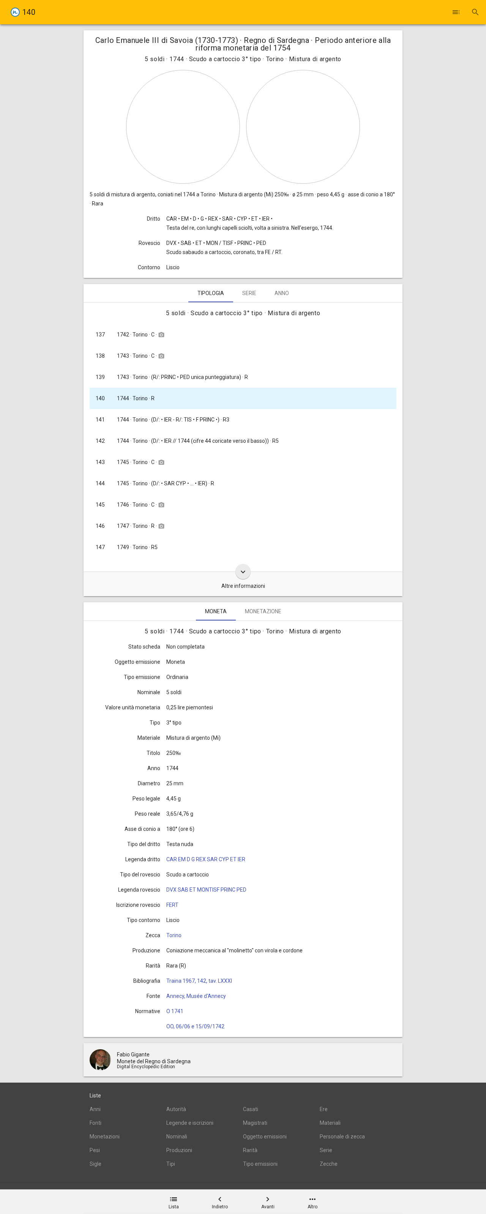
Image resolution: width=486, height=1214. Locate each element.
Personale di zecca (342, 1136)
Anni (95, 1109)
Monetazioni (105, 1136)
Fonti (95, 1123)
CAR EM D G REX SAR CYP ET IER (205, 859)
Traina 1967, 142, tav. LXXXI (199, 981)
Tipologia (210, 293)
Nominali (176, 1136)
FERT (172, 905)
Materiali (330, 1123)
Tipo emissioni (260, 1164)
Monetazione (263, 611)
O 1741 (174, 1011)
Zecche (329, 1164)
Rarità (250, 1150)
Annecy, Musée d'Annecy (196, 996)
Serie (249, 293)
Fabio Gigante (133, 1054)
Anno (282, 293)
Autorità (176, 1109)
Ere (324, 1109)
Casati (250, 1109)
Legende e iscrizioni (189, 1123)
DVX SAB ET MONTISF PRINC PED (206, 890)
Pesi (95, 1150)
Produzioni (179, 1150)
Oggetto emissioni (265, 1136)
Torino (173, 935)
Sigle (95, 1164)
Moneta (216, 611)
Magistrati (255, 1123)
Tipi (170, 1164)
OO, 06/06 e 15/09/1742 (195, 1026)
